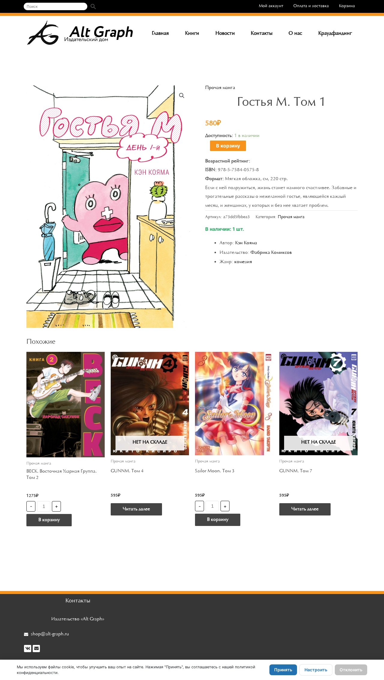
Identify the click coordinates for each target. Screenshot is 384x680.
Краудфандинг (335, 33)
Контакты (261, 33)
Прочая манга (220, 87)
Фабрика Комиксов (271, 252)
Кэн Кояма (246, 243)
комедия (243, 262)
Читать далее (136, 509)
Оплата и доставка (311, 6)
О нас (295, 33)
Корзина (347, 6)
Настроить (315, 669)
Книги (192, 33)
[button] (181, 95)
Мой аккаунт (271, 6)
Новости (225, 33)
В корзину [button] (49, 520)
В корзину (228, 146)
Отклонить (351, 669)
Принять (283, 669)
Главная (160, 33)
